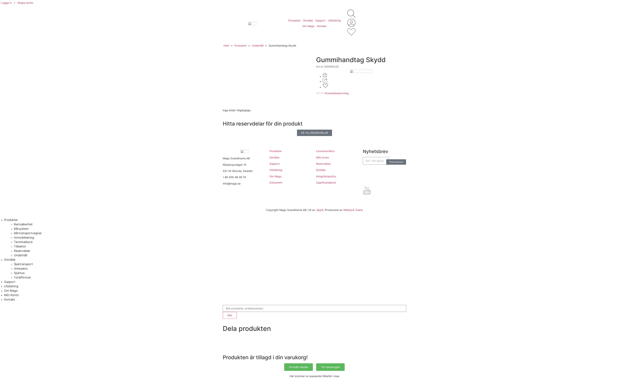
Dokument (275, 182)
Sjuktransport (23, 264)
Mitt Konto (11, 295)
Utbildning (334, 20)
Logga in (6, 2)
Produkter (294, 20)
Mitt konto (322, 157)
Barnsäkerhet (23, 224)
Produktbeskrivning (337, 93)
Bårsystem (21, 228)
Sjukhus (19, 273)
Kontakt (321, 26)
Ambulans (21, 268)
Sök (229, 315)
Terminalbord (23, 242)
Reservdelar (323, 163)
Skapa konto (25, 2)
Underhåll (258, 45)
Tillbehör (20, 246)
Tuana (358, 210)
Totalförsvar (22, 277)
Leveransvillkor (325, 151)
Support (320, 20)
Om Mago (308, 26)
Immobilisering (24, 237)
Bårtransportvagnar (28, 233)
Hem (226, 45)
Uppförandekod (326, 182)
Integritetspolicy (326, 176)
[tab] (361, 93)
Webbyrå (348, 210)
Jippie (320, 210)
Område (308, 20)
